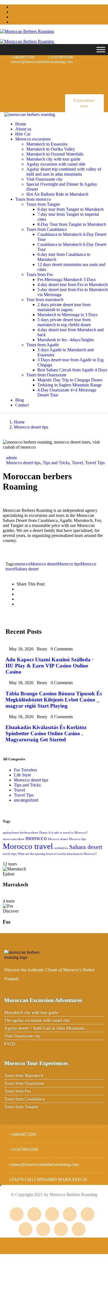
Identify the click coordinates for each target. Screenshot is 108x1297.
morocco (22, 564)
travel (6, 853)
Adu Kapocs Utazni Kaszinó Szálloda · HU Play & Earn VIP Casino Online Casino (50, 666)
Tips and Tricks (56, 462)
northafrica (61, 848)
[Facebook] (59, 71)
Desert (43, 832)
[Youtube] (94, 71)
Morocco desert (43, 564)
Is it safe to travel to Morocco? (68, 832)
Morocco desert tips (31, 427)
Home (19, 422)
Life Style (22, 775)
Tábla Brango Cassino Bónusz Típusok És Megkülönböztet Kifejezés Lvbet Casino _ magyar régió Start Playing (54, 700)
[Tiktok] (94, 86)
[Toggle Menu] (100, 49)
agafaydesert (11, 832)
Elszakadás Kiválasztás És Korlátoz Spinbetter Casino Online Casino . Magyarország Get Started (46, 733)
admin (11, 457)
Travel (77, 462)
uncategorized (26, 800)
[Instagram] (41, 71)
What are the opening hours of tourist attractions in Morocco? (57, 853)
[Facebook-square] (34, 1214)
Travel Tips (95, 462)
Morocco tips (68, 564)
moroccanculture (13, 839)
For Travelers (25, 770)
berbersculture (29, 832)
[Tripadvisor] (23, 71)
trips (14, 853)
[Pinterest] (76, 71)
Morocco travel (28, 846)
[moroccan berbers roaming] (29, 114)
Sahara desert (26, 569)
